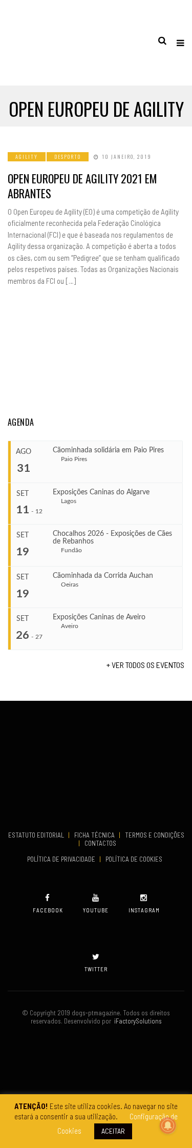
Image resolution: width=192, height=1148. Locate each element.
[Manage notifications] (168, 1125)
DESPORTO (67, 156)
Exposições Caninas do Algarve (101, 492)
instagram (144, 910)
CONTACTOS (100, 843)
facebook (48, 910)
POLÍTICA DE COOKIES (135, 859)
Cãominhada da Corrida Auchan (103, 575)
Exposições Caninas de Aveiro (99, 617)
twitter (96, 969)
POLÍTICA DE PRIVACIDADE (62, 859)
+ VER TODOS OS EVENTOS (145, 665)
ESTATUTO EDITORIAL (37, 835)
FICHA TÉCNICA (95, 835)
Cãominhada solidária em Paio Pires (108, 450)
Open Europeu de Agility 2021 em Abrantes (82, 185)
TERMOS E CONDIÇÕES (154, 835)
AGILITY (26, 156)
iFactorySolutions (136, 1021)
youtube (96, 910)
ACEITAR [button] (113, 1130)
